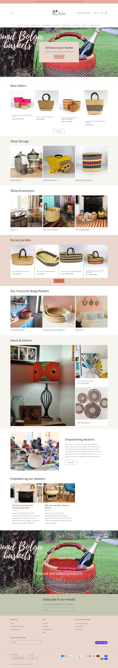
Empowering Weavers (82, 623)
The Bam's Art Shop (18, 664)
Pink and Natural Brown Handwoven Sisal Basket (22, 116)
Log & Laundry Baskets (50, 230)
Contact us (46, 626)
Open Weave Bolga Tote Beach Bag (45, 117)
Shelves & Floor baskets (83, 180)
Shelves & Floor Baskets (17, 626)
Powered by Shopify (28, 664)
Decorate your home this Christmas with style (22, 506)
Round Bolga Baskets (17, 330)
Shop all (59, 580)
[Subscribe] (73, 609)
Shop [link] (59, 57)
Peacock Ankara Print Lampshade (85, 381)
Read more (71, 462)
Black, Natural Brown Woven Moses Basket (71, 271)
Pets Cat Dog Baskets (82, 230)
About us (45, 623)
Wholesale (78, 629)
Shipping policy (47, 629)
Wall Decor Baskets (83, 423)
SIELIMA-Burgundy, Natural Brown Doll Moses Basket (95, 271)
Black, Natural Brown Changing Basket (46, 271)
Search (12, 623)
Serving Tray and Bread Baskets (53, 330)
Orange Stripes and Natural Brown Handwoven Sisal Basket (69, 118)
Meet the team (80, 626)
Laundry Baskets (15, 180)
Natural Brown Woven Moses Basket (20, 271)
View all (59, 131)
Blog (44, 632)
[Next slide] (62, 79)
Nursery (12, 230)
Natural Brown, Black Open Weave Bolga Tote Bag (95, 122)
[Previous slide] (55, 79)
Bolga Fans (79, 330)
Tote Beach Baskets (49, 180)
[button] (12, 13)
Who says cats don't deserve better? (57, 506)
